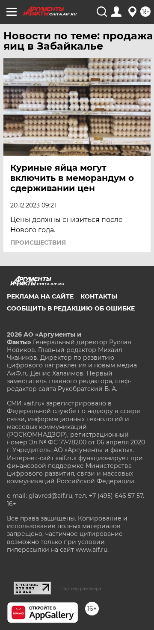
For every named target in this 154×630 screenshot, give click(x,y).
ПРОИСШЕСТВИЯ (38, 242)
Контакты (98, 296)
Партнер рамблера (80, 588)
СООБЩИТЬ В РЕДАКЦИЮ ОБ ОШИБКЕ (71, 308)
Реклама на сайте (40, 296)
